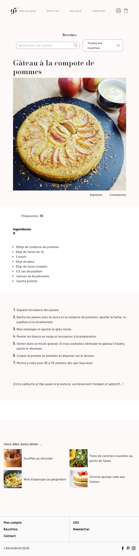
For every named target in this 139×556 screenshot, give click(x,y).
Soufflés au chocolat (38, 458)
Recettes (11, 529)
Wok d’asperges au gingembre (45, 479)
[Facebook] (123, 548)
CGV (76, 522)
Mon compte (13, 522)
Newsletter (81, 529)
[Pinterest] (128, 548)
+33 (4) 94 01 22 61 (16, 548)
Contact (10, 536)
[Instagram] (133, 548)
